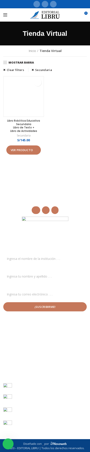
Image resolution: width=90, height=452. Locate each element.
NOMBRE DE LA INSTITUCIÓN (24, 251)
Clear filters (15, 70)
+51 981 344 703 (32, 389)
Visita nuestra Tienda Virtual (28, 344)
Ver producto (22, 150)
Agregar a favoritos (38, 82)
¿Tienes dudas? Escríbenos (25, 359)
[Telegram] (53, 4)
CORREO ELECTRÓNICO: (21, 286)
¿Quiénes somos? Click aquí (26, 336)
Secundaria (43, 70)
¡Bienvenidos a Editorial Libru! (27, 329)
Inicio (32, 51)
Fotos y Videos (17, 351)
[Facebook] (36, 4)
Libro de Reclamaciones (23, 366)
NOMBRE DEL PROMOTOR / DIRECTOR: (32, 268)
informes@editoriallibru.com (35, 401)
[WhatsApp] (45, 4)
